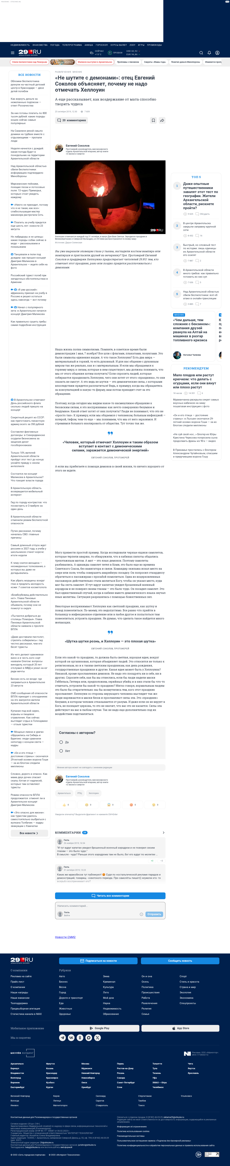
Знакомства (40, 45)
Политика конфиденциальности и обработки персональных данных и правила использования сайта (166, 1145)
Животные (65, 1008)
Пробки (115, 52)
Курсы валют (119, 45)
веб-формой (66, 1147)
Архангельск (64, 793)
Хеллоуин (94, 793)
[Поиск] (201, 53)
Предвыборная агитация (25, 1008)
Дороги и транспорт (71, 997)
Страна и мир (188, 987)
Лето (106, 992)
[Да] (61, 742)
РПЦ (79, 793)
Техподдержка (19, 1003)
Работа (146, 997)
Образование (111, 1014)
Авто (62, 976)
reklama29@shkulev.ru (173, 1117)
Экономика (186, 997)
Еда (61, 1003)
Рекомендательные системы (130, 1136)
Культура (108, 987)
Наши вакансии (20, 997)
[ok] (80, 1037)
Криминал (109, 981)
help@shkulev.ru (32, 1147)
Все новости (29, 75)
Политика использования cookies (133, 1131)
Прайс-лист (17, 981)
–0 (161, 860)
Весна (62, 987)
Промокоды (154, 45)
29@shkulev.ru (47, 1142)
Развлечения (149, 1003)
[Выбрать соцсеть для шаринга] (162, 120)
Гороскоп (102, 45)
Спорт (183, 976)
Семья (145, 1014)
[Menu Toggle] (13, 53)
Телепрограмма (72, 45)
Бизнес (63, 981)
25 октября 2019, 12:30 (66, 111)
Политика (147, 987)
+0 (152, 860)
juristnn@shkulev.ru (87, 1145)
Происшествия (150, 992)
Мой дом (108, 997)
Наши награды (19, 992)
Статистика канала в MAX (26, 1014)
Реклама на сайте (21, 976)
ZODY (132, 45)
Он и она (147, 976)
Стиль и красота (189, 981)
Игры (141, 45)
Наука (106, 1003)
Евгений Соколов (78, 776)
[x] (97, 1037)
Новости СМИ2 (65, 937)
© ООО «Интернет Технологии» (64, 1155)
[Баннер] (62, 62)
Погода (55, 45)
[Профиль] (217, 53)
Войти (67, 915)
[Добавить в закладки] (153, 120)
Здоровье (65, 1014)
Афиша (89, 45)
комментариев (74, 120)
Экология (185, 992)
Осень (145, 981)
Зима (106, 976)
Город (62, 992)
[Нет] (61, 751)
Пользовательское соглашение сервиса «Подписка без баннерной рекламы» (154, 1141)
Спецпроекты (188, 1003)
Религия (146, 1008)
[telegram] (62, 1037)
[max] (88, 1037)
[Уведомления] (209, 53)
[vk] (71, 1037)
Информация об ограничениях (132, 1126)
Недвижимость (20, 45)
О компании (18, 987)
